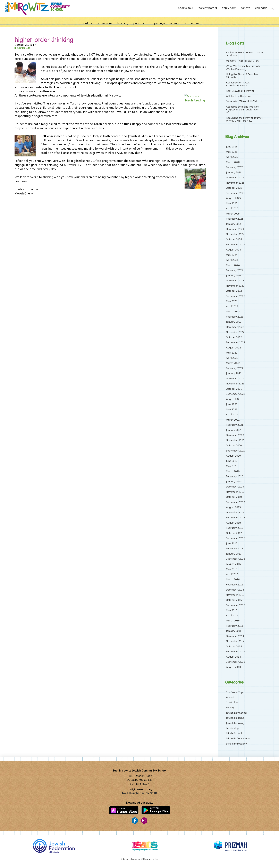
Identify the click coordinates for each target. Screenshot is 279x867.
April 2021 (232, 414)
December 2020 (235, 435)
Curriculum (23, 48)
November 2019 (235, 491)
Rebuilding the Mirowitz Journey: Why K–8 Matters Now (244, 119)
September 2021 (235, 393)
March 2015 (233, 620)
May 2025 (231, 203)
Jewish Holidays (235, 717)
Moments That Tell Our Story (242, 60)
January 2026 (234, 172)
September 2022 (235, 342)
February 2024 (234, 270)
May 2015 (231, 610)
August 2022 (233, 347)
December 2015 (235, 589)
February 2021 (234, 424)
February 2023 (234, 316)
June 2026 (231, 146)
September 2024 (235, 244)
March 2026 (233, 162)
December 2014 (235, 636)
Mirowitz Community (238, 738)
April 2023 (232, 306)
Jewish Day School (236, 712)
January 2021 (234, 429)
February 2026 (234, 167)
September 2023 (235, 296)
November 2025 (235, 182)
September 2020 (235, 450)
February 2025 (234, 218)
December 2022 (235, 326)
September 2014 (235, 651)
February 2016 (234, 584)
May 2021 (231, 409)
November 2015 (235, 594)
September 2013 (235, 661)
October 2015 (234, 599)
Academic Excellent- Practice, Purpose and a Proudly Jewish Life (243, 109)
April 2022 (232, 357)
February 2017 (234, 548)
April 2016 (232, 574)
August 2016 (233, 563)
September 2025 (235, 192)
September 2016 (235, 558)
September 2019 (235, 502)
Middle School (234, 733)
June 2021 (231, 404)
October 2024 (234, 239)
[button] (271, 7)
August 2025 (233, 198)
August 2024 (233, 249)
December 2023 (235, 280)
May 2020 (231, 465)
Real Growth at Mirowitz (240, 90)
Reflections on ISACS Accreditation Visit (238, 84)
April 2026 (232, 156)
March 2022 (233, 362)
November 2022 (235, 332)
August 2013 (233, 666)
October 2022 (234, 337)
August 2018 (233, 522)
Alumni (230, 697)
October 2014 (234, 646)
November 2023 (235, 285)
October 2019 (234, 496)
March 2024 (233, 265)
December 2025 (235, 177)
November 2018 (235, 512)
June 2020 (231, 460)
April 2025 (232, 208)
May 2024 (231, 254)
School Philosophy (236, 743)
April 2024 (232, 259)
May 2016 (231, 569)
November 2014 (235, 641)
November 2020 (235, 440)
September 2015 (235, 605)
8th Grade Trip (234, 692)
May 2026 (231, 151)
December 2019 (235, 486)
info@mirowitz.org (139, 789)
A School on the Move (238, 96)
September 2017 (235, 538)
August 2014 (233, 656)
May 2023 (231, 301)
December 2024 (235, 228)
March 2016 (233, 579)
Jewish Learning (235, 722)
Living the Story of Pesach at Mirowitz (242, 76)
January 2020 (234, 481)
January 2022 (234, 373)
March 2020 (233, 471)
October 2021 (234, 388)
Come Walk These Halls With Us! (244, 101)
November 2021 (235, 383)
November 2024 (235, 234)
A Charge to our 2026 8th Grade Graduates (244, 54)
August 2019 (233, 507)
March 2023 (233, 311)
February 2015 (234, 625)
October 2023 (234, 290)
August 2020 (233, 455)
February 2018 (234, 527)
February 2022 (234, 368)
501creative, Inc (149, 858)
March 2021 (233, 419)
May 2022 (231, 352)
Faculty (230, 707)
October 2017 (234, 533)
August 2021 (233, 399)
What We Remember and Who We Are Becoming (243, 67)
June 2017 (231, 543)
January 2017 (234, 553)
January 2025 (234, 223)
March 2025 (233, 213)
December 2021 (235, 378)
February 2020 (234, 476)
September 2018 (235, 517)
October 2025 (234, 187)
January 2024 (234, 275)
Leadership (232, 728)
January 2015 (234, 630)
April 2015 (232, 615)
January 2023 (234, 321)
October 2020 (234, 445)
